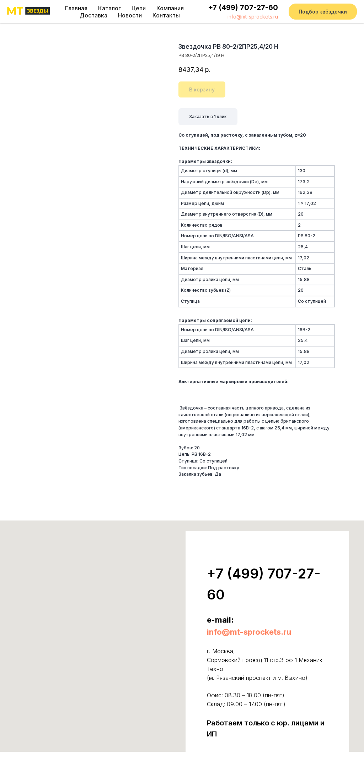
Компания (170, 8)
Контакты (166, 15)
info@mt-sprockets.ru (253, 17)
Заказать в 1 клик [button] (208, 116)
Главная (76, 8)
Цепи (139, 8)
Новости (130, 15)
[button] (323, 12)
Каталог (109, 8)
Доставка (93, 15)
